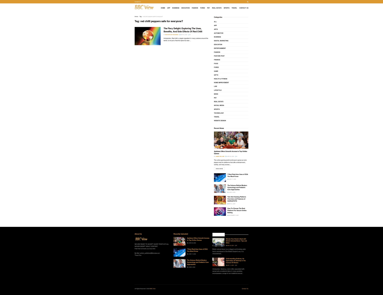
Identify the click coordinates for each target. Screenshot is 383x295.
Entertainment (220, 48)
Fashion (195, 8)
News (216, 94)
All (215, 22)
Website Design (220, 121)
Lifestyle (218, 90)
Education (185, 8)
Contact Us (138, 1)
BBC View (144, 8)
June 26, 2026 (230, 156)
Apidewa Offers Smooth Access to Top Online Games (230, 152)
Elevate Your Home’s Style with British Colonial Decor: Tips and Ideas (236, 241)
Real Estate (217, 8)
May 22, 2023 (230, 245)
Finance (217, 60)
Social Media (219, 105)
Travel (234, 8)
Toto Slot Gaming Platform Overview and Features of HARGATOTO (236, 199)
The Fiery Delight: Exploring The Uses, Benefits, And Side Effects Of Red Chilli (183, 30)
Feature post (219, 56)
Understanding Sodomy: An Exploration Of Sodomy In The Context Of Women (236, 260)
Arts (216, 29)
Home (163, 8)
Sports (226, 8)
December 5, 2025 (233, 215)
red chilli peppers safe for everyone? (153, 16)
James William (220, 156)
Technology (219, 113)
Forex (202, 8)
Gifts (216, 75)
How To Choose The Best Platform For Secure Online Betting (236, 210)
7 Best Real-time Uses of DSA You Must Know (237, 175)
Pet (208, 8)
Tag (141, 16)
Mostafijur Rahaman (171, 34)
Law (215, 86)
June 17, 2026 (232, 179)
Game (216, 71)
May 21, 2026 (231, 203)
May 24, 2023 (183, 34)
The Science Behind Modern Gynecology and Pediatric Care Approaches (237, 187)
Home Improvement (221, 82)
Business (175, 8)
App (168, 8)
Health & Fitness (220, 79)
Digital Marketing (221, 41)
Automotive (218, 33)
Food (216, 63)
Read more (219, 168)
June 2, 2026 (231, 192)
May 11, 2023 (230, 265)
